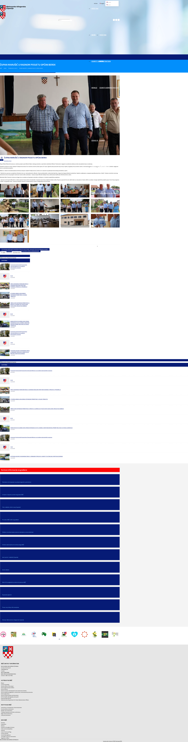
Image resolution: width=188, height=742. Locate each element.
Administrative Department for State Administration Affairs (15, 700)
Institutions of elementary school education (11, 707)
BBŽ (1, 68)
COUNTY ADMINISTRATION (109, 87)
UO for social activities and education (10, 695)
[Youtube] (119, 20)
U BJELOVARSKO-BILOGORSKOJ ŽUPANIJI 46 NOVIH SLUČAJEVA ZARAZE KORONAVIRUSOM (20, 250)
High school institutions (6, 713)
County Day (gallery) (6, 735)
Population (3, 724)
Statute (3, 730)
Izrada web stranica (107, 741)
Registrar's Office (5, 738)
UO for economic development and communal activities (14, 690)
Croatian (109, 2)
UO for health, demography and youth (10, 696)
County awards (4, 733)
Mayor (2, 683)
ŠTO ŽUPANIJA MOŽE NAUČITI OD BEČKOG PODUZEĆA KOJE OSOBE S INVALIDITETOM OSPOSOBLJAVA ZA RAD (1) (24, 249)
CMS (114, 741)
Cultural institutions (6, 715)
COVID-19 (102, 167)
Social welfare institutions (7, 709)
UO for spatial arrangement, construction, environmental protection (17, 692)
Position (3, 722)
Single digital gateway (108, 193)
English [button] (102, 3)
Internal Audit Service (6, 698)
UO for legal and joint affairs (7, 687)
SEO (121, 741)
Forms (102, 140)
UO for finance (4, 689)
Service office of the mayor (7, 686)
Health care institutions (6, 710)
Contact (102, 246)
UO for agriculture (5, 693)
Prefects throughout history (7, 727)
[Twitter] (116, 20)
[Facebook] (114, 20)
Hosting (117, 741)
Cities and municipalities (6, 728)
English (109, 4)
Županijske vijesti (12, 68)
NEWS (101, 61)
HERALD (102, 114)
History (2, 725)
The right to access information (8, 736)
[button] (59, 639)
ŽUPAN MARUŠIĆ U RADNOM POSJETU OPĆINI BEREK (25, 158)
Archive (95, 3)
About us (103, 219)
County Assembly (5, 684)
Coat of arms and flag (6, 732)
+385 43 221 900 (9, 675)
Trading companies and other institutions (10, 712)
